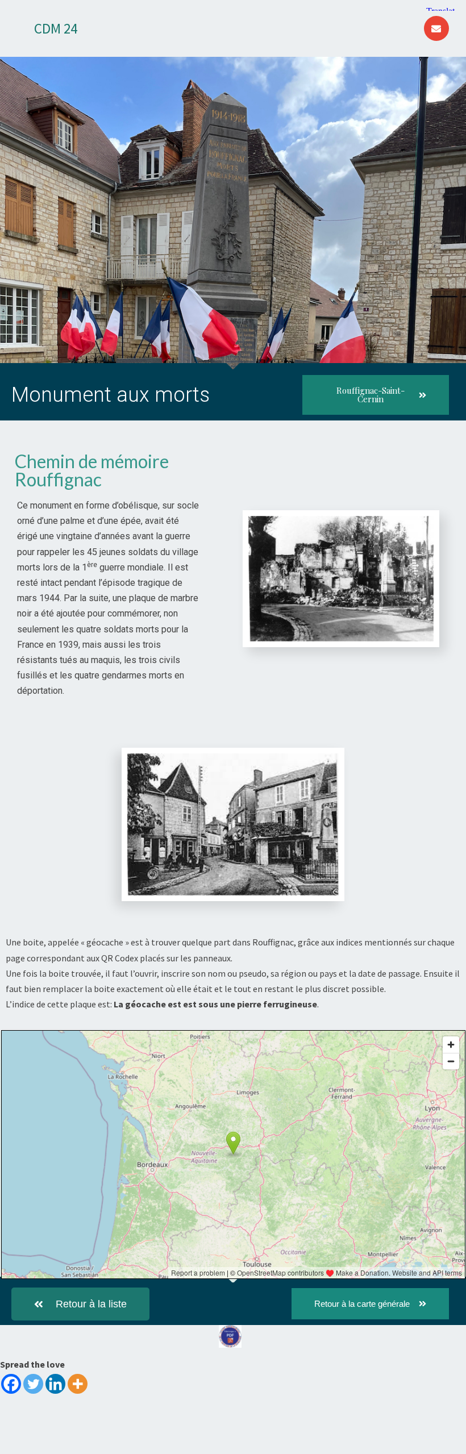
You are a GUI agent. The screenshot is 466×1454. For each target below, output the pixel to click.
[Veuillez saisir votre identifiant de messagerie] (230, 1341)
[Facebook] (11, 1384)
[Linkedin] (55, 1384)
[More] (78, 1384)
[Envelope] (436, 28)
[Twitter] (33, 1384)
